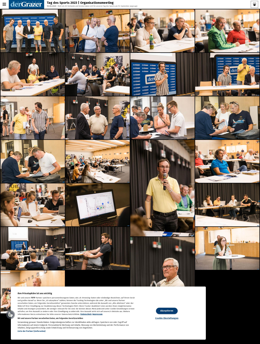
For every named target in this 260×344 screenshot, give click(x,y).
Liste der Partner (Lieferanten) (32, 331)
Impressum (97, 314)
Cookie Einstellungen (166, 318)
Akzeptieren (166, 311)
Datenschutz (86, 314)
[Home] (26, 4)
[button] (10, 314)
